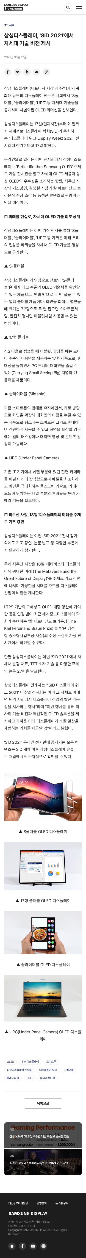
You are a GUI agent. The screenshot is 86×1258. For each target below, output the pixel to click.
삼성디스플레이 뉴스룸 (19, 1070)
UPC (29, 1078)
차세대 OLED (47, 1078)
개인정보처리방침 (18, 1203)
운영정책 (41, 1203)
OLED (10, 1061)
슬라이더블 (13, 1078)
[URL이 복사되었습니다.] (46, 72)
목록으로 (43, 1103)
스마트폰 (51, 1061)
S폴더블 (68, 1070)
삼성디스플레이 (30, 1061)
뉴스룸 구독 (61, 1203)
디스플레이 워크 (48, 1070)
